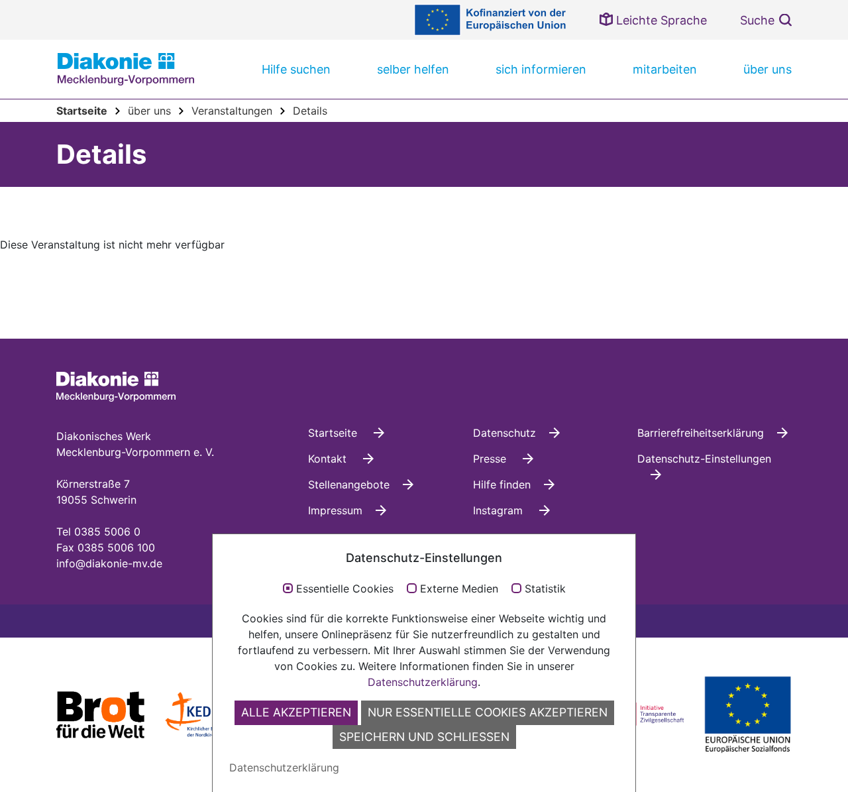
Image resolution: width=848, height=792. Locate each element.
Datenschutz (504, 432)
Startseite (334, 432)
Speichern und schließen (424, 737)
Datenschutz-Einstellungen (704, 458)
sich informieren (541, 69)
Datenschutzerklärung (423, 682)
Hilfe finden (502, 484)
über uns (767, 69)
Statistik (545, 589)
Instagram (499, 510)
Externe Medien (459, 589)
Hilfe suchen (296, 69)
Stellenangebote (349, 484)
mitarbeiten (665, 69)
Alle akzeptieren (296, 712)
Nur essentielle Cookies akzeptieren (488, 712)
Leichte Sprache (660, 20)
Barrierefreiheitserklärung (700, 432)
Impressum (335, 510)
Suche (757, 20)
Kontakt (329, 458)
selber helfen (413, 69)
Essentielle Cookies (345, 589)
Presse (491, 458)
